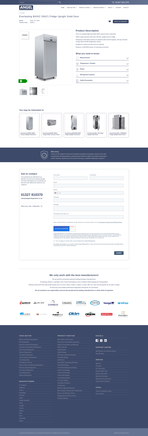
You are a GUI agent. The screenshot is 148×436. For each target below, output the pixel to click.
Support (118, 7)
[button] (71, 7)
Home (62, 7)
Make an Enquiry (121, 21)
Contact (126, 7)
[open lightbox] (45, 57)
